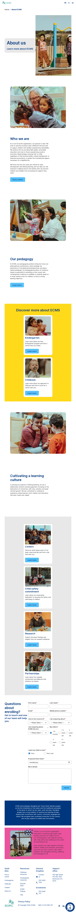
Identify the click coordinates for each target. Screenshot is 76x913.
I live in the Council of (36, 719)
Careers (7, 887)
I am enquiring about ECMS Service (38, 728)
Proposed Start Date (36, 759)
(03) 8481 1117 (42, 892)
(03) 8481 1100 (42, 881)
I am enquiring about (58, 719)
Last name (54, 703)
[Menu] (73, 3)
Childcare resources (23, 873)
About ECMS (16, 9)
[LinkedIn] (64, 906)
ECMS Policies (22, 890)
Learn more (17, 285)
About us (8, 891)
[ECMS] (11, 903)
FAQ (21, 895)
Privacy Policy (24, 901)
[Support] (65, 3)
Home (7, 9)
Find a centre (18, 180)
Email (30, 711)
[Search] (69, 3)
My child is (54, 727)
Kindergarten (9, 880)
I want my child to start (37, 750)
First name (32, 703)
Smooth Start (23, 885)
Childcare (8, 884)
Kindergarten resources (24, 879)
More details (32, 767)
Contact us (41, 876)
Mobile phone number (58, 711)
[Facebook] (60, 906)
